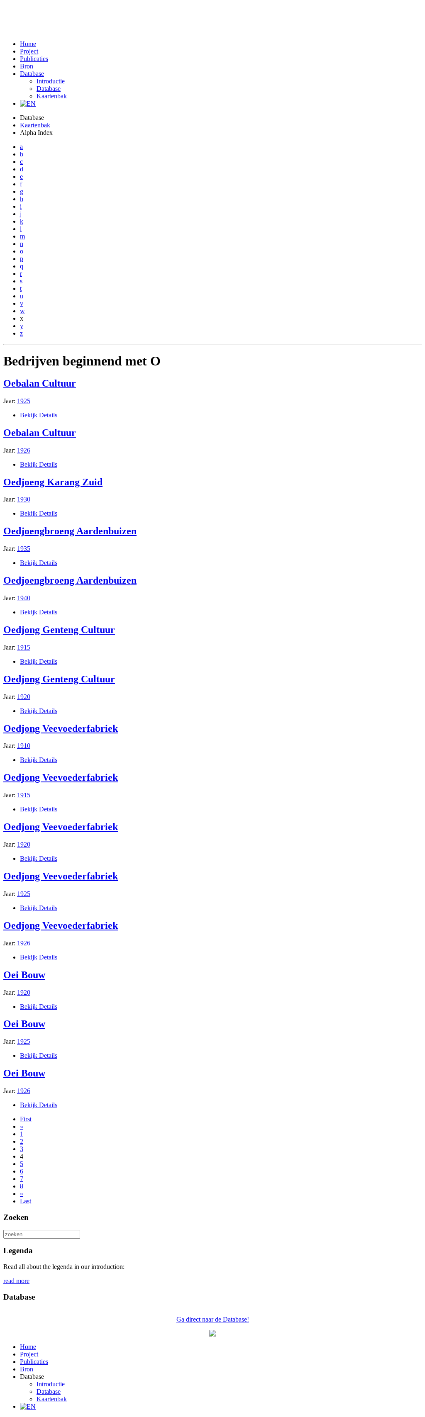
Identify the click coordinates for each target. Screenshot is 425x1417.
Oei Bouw (24, 974)
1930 (23, 499)
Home (28, 43)
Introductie (51, 81)
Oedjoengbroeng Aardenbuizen (70, 531)
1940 (23, 597)
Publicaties (34, 58)
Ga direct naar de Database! (212, 1319)
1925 (23, 400)
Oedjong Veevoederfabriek (60, 728)
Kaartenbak (52, 96)
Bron (26, 66)
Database (32, 73)
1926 (23, 450)
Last (25, 1201)
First (26, 1118)
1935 (23, 548)
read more (16, 1280)
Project (29, 51)
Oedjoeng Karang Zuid (53, 482)
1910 (23, 745)
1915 (23, 647)
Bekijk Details (38, 415)
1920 (23, 696)
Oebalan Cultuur (39, 383)
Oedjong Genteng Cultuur (59, 629)
